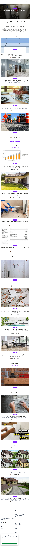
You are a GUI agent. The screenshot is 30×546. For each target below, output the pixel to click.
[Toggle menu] (28, 1)
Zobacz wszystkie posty (15, 147)
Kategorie (17, 526)
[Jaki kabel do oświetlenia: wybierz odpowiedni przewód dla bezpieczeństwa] (15, 45)
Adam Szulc (2, 529)
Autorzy (2, 526)
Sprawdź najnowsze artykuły (15, 141)
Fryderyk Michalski (3, 528)
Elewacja (15, 105)
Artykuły (16, 510)
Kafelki (15, 308)
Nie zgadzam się (9, 541)
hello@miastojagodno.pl (5, 523)
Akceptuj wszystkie (9, 543)
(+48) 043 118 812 (4, 522)
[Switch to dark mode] (26, 2)
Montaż (15, 8)
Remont (15, 78)
